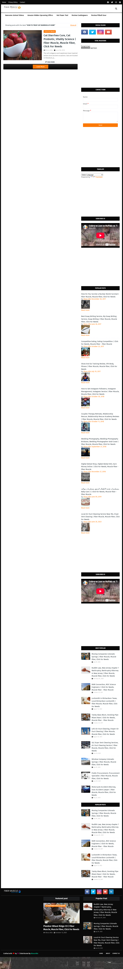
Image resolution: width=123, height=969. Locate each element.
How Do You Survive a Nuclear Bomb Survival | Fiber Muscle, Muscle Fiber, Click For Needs (100, 295)
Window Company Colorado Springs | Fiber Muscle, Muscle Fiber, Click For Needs (104, 762)
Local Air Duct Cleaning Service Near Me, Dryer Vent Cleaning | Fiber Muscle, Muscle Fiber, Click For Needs (100, 516)
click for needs (50, 31)
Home (4, 2)
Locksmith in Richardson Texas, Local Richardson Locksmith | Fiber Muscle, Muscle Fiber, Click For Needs (104, 702)
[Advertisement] (100, 68)
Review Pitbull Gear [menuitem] (98, 15)
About (108, 953)
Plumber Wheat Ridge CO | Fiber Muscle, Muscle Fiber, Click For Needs (61, 928)
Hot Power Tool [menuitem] (62, 15)
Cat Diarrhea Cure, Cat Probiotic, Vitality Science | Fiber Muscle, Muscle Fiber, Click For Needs (60, 41)
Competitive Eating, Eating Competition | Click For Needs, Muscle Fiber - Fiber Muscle (99, 342)
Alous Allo (49, 50)
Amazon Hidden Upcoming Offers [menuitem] (40, 15)
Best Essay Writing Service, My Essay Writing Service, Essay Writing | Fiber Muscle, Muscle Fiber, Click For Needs (99, 319)
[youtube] (108, 32)
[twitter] (112, 2)
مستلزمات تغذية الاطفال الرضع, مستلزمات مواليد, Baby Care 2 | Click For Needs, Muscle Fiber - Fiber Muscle (100, 491)
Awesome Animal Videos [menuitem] (14, 15)
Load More (41, 67)
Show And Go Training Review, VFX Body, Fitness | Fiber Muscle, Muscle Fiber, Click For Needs (99, 366)
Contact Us (116, 953)
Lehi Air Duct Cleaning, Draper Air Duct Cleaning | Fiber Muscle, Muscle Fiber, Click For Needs (105, 731)
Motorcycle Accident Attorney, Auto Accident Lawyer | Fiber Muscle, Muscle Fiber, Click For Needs (104, 791)
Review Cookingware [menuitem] (80, 15)
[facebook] (108, 2)
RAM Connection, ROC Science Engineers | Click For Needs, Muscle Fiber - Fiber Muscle (104, 687)
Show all (73, 25)
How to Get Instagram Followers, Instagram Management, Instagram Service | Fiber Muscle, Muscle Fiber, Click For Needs (100, 391)
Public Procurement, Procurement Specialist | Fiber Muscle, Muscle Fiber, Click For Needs (106, 776)
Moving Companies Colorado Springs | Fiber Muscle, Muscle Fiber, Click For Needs (104, 656)
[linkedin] (111, 891)
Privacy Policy (13, 2)
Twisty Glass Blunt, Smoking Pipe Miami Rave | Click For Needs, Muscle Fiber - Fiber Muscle (105, 717)
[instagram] (116, 2)
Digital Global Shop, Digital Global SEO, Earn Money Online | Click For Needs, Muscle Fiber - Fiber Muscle (100, 466)
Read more (85, 310)
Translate (99, 177)
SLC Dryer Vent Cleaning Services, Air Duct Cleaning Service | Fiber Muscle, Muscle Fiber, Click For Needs (105, 746)
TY (18, 953)
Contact (22, 2)
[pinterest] (120, 2)
